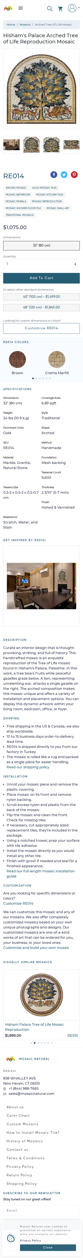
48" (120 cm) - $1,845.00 (41, 307)
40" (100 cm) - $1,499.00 (41, 297)
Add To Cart (41, 278)
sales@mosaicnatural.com (31, 1094)
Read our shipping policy (28, 767)
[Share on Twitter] (64, 174)
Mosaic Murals (16, 201)
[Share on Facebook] (54, 174)
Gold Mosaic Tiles (44, 188)
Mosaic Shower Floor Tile (23, 208)
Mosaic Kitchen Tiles (49, 195)
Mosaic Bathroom (18, 195)
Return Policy (19, 1175)
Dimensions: (12, 237)
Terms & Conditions (26, 1158)
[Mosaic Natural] (8, 9)
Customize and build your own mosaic (36, 948)
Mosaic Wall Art (58, 208)
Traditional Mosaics (20, 215)
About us (15, 1107)
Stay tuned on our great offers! (27, 1199)
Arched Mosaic (16, 188)
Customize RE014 (41, 328)
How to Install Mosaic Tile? (33, 1133)
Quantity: (9, 256)
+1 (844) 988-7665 (23, 1089)
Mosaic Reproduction (47, 201)
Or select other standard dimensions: (28, 289)
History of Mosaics (25, 1141)
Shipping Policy (22, 1184)
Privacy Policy (20, 1167)
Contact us (17, 1150)
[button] (50, 8)
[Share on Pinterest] (74, 174)
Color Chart (18, 1116)
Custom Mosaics (23, 1124)
